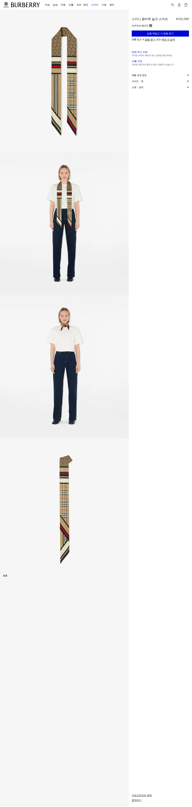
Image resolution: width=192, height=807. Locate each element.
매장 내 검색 (168, 39)
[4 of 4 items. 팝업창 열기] (64, 509)
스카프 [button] (95, 4)
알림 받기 (150, 39)
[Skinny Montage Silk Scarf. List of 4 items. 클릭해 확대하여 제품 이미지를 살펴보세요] (64, 295)
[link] (142, 795)
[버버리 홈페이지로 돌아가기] (25, 5)
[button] (160, 34)
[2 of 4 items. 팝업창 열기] (64, 223)
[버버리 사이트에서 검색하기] (172, 5)
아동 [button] (63, 4)
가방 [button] (104, 4)
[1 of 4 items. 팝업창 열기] (64, 81)
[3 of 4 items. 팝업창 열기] (64, 366)
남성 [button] (55, 4)
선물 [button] (71, 4)
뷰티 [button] (111, 4)
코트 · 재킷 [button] (82, 4)
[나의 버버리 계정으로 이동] (179, 5)
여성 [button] (47, 4)
